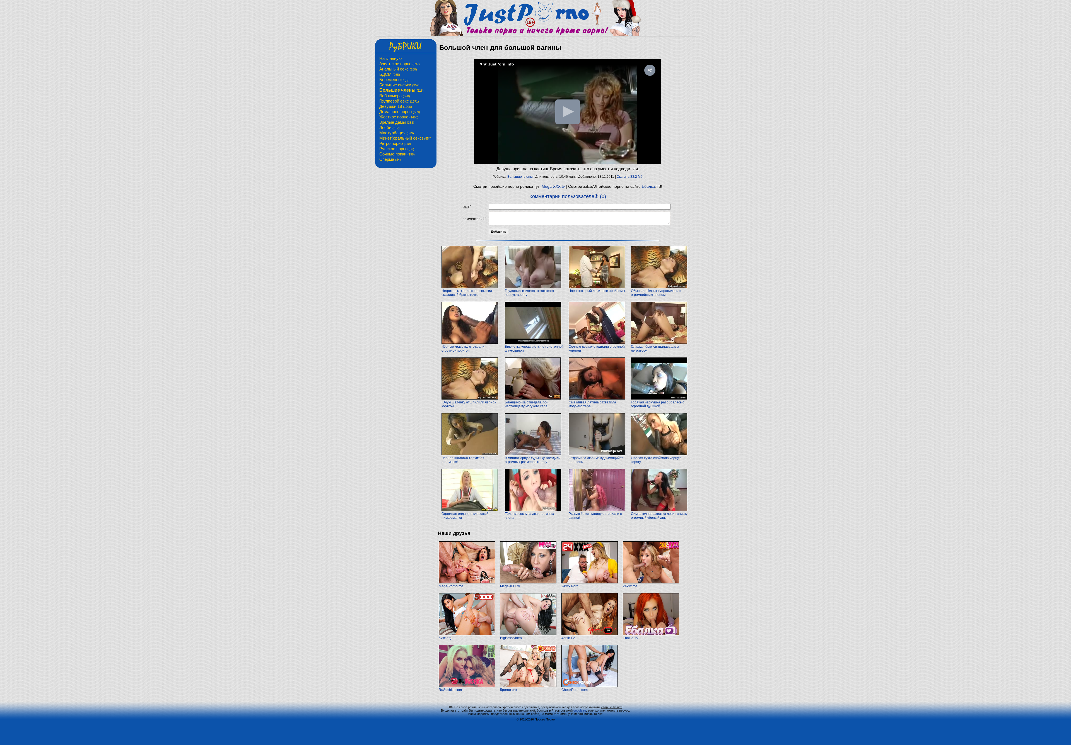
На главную (390, 58)
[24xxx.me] (651, 582)
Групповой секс (399, 101)
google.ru (579, 710)
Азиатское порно (399, 63)
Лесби (389, 127)
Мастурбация (396, 132)
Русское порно (396, 148)
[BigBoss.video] (528, 634)
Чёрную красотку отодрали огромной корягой (463, 348)
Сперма (390, 159)
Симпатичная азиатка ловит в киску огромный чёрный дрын (659, 516)
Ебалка (648, 186)
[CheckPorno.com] (589, 686)
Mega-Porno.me (451, 586)
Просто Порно (545, 719)
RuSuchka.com (450, 690)
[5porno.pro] (528, 686)
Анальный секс (398, 69)
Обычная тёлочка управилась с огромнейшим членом (656, 293)
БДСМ (389, 74)
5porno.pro (508, 690)
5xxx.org (445, 638)
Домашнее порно (399, 111)
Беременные (394, 79)
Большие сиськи (399, 84)
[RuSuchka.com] (467, 686)
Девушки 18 (395, 106)
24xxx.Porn (569, 586)
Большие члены (401, 90)
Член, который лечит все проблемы (597, 291)
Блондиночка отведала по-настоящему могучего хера (526, 404)
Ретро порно (395, 143)
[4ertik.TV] (589, 634)
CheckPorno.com (574, 690)
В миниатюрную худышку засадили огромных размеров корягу (533, 460)
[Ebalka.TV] (651, 634)
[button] (649, 70)
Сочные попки (397, 154)
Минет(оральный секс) (405, 138)
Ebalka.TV (630, 638)
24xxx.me (630, 586)
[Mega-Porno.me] (467, 582)
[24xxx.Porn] (589, 582)
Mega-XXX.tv (553, 186)
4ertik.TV (568, 638)
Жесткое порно (398, 117)
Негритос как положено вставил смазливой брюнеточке (467, 293)
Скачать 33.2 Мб (630, 177)
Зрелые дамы (396, 122)
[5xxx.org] (467, 634)
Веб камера (394, 95)
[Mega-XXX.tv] (528, 582)
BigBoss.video (511, 638)
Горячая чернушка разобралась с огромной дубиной (657, 404)
